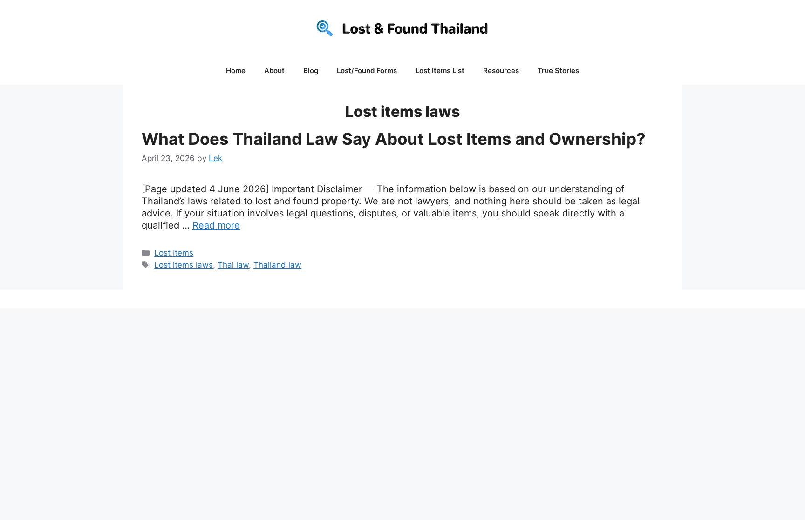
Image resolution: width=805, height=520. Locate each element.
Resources (501, 70)
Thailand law (277, 265)
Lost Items (173, 252)
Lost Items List (440, 70)
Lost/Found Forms (367, 70)
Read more (216, 225)
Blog (310, 70)
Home (236, 70)
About (274, 70)
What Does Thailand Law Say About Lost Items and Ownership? (394, 139)
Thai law (233, 265)
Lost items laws (183, 265)
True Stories (558, 70)
